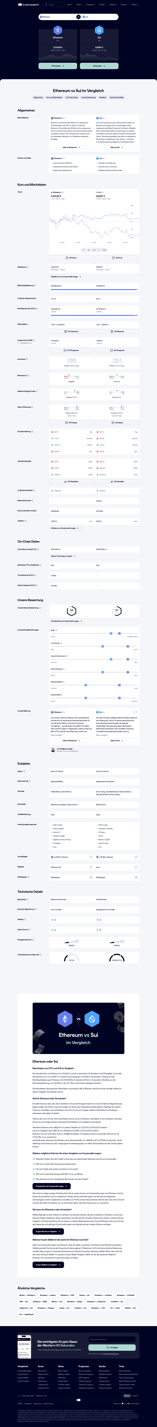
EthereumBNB (40, 1301)
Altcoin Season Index (127, 1384)
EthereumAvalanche (96, 1301)
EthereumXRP (67, 1295)
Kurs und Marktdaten (54, 97)
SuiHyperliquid (26, 1314)
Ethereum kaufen (105, 1374)
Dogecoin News (64, 1388)
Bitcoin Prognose (84, 1371)
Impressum (28, 1404)
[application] (94, 221)
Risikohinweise (48, 1404)
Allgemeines (38, 97)
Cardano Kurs (43, 1384)
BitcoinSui (57, 1301)
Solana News (63, 1381)
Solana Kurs (42, 1381)
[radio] (83, 250)
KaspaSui (64, 1308)
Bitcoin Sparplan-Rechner (128, 1374)
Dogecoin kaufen (105, 1388)
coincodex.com (106, 1410)
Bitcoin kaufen (104, 1371)
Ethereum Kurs (43, 1374)
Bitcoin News (63, 1371)
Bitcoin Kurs (42, 1371)
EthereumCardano (103, 1295)
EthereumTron (98, 1308)
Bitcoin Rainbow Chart (127, 1381)
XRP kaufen (103, 1378)
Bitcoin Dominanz (125, 1388)
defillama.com (98, 1410)
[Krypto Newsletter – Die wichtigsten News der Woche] (24, 1350)
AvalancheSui (26, 1308)
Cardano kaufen (105, 1384)
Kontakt (20, 1404)
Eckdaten (102, 97)
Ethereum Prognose (85, 1374)
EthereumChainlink (125, 1295)
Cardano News (64, 1384)
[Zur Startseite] (28, 4)
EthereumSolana (48, 1295)
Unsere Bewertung (89, 97)
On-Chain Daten (72, 97)
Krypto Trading (23, 1381)
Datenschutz (37, 1404)
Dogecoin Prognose (86, 1388)
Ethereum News (64, 1374)
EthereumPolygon (46, 1308)
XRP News (62, 1378)
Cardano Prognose (85, 1384)
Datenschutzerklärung (111, 1354)
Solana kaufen (104, 1381)
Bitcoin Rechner (125, 1371)
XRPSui (23, 1301)
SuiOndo (115, 1308)
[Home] (18, 1396)
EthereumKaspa (74, 1301)
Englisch (135, 1396)
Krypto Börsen (23, 1374)
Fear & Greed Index (126, 1378)
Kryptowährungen (24, 1371)
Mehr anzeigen (56, 735)
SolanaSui (84, 1295)
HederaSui (130, 1308)
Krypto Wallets (23, 1378)
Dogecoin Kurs (43, 1388)
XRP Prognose (83, 1378)
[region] (94, 133)
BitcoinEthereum (27, 1295)
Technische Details (117, 97)
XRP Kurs (41, 1378)
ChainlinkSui (117, 1301)
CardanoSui (80, 1308)
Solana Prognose (84, 1381)
